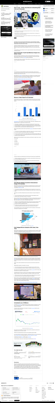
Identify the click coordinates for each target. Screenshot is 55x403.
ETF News (43, 398)
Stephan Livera (20, 187)
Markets (37, 389)
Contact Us (30, 388)
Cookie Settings (52, 400)
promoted (33, 269)
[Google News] (53, 383)
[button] (6, 389)
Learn (36, 388)
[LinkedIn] (20, 11)
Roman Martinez (16, 121)
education (31, 128)
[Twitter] (16, 11)
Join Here (10, 37)
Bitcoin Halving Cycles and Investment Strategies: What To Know (27, 282)
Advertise (30, 387)
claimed (34, 278)
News (36, 387)
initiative (20, 75)
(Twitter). (35, 335)
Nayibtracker (19, 304)
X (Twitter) (32, 225)
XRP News (43, 387)
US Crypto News (44, 393)
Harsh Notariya (19, 28)
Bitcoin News (43, 388)
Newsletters (37, 392)
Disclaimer (48, 400)
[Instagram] (21, 11)
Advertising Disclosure (51, 389)
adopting (25, 57)
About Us (30, 389)
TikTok (29, 335)
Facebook (31, 335)
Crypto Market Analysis (43, 390)
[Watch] (48, 52)
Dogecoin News (44, 394)
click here (34, 338)
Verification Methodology (49, 387)
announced (33, 308)
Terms (43, 400)
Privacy (45, 400)
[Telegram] (18, 11)
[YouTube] (14, 11)
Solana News (43, 395)
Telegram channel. (18, 335)
